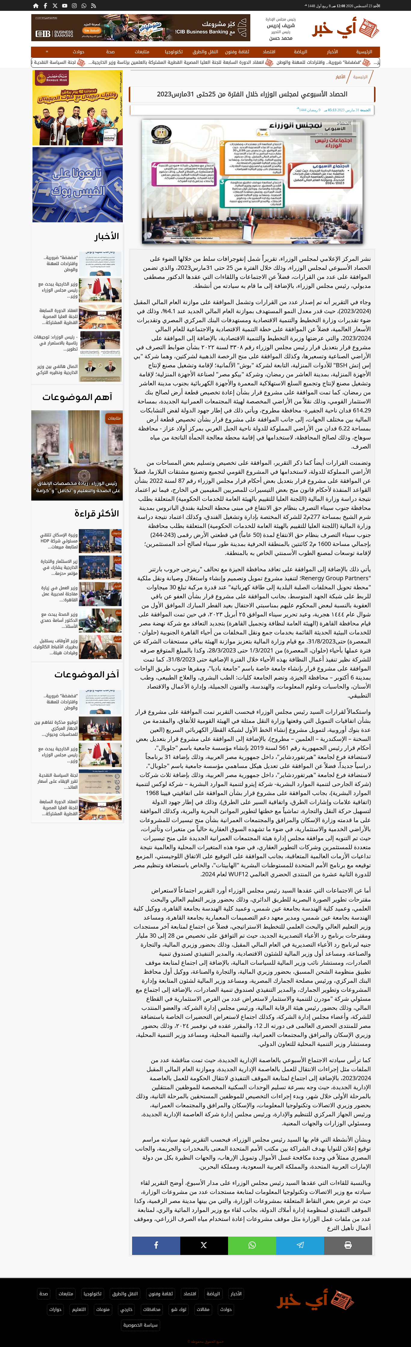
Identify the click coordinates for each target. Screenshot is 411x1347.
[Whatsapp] (84, 5)
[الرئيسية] (36, 5)
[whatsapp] (252, 1246)
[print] (348, 1246)
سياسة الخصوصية (140, 1325)
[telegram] (300, 1246)
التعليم (79, 1309)
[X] (204, 1246)
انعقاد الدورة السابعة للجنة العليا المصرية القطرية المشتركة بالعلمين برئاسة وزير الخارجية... (214, 62)
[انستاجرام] (74, 5)
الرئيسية (364, 52)
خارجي (126, 1309)
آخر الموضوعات (86, 675)
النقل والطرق (205, 52)
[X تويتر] (55, 5)
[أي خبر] (140, 27)
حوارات (55, 1309)
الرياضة (300, 52)
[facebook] (156, 1246)
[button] (44, 458)
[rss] (93, 5)
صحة (110, 52)
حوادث (78, 52)
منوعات (103, 1309)
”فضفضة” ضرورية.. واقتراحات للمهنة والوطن (356, 62)
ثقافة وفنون (237, 52)
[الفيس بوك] (45, 5)
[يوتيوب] (65, 5)
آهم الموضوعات (77, 397)
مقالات (203, 1309)
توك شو (178, 1309)
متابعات (142, 52)
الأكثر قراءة (96, 514)
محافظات (151, 1309)
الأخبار (332, 52)
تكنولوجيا (174, 52)
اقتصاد (269, 52)
